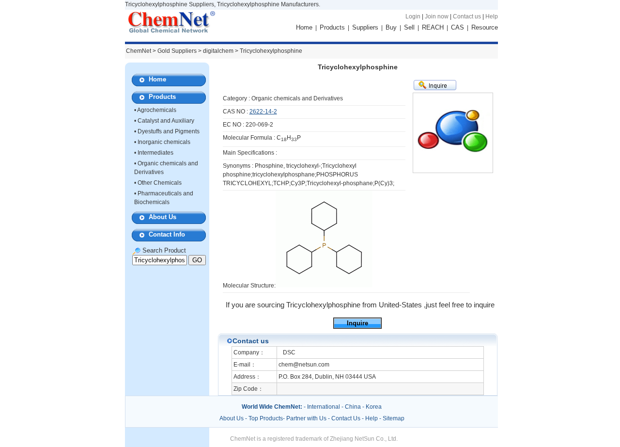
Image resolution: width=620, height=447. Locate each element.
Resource (484, 27)
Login (412, 16)
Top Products (265, 418)
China (353, 406)
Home (304, 27)
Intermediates (155, 152)
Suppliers (365, 27)
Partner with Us (307, 418)
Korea (374, 406)
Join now (437, 16)
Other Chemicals (160, 182)
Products (332, 27)
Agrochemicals (156, 110)
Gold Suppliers (177, 51)
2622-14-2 (263, 111)
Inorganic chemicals (164, 142)
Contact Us (345, 418)
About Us (162, 217)
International (323, 406)
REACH (433, 27)
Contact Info (167, 234)
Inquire (357, 323)
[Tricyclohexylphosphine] (324, 285)
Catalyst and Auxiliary (166, 120)
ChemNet (138, 51)
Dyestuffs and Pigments (169, 131)
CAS (457, 27)
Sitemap (393, 418)
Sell (409, 27)
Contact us (467, 16)
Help (491, 16)
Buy (391, 27)
